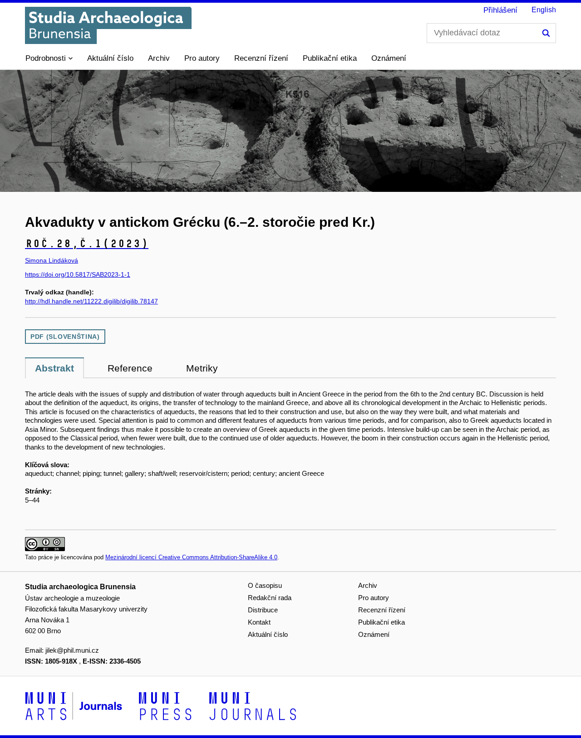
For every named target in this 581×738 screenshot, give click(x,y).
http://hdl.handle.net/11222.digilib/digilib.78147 (91, 301)
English (544, 10)
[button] (49, 58)
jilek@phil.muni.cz (72, 650)
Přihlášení (500, 10)
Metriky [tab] (202, 368)
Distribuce (263, 610)
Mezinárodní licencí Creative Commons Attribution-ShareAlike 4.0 (191, 557)
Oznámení (388, 58)
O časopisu (265, 585)
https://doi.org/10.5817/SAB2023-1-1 (77, 274)
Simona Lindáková (51, 260)
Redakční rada (269, 597)
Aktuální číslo (110, 58)
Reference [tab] (130, 368)
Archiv (159, 58)
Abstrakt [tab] (54, 368)
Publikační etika (330, 58)
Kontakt (259, 622)
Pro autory (202, 58)
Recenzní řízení (261, 58)
